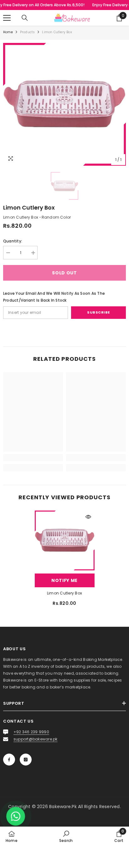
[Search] (24, 18)
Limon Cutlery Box (64, 593)
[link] (33, 457)
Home (8, 32)
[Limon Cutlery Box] (65, 540)
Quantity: (12, 241)
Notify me (64, 580)
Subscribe (98, 312)
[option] (64, 104)
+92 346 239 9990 (31, 731)
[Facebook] (9, 760)
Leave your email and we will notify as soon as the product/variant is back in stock (54, 297)
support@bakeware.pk (35, 739)
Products (27, 32)
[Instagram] (26, 760)
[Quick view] (88, 517)
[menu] (7, 18)
